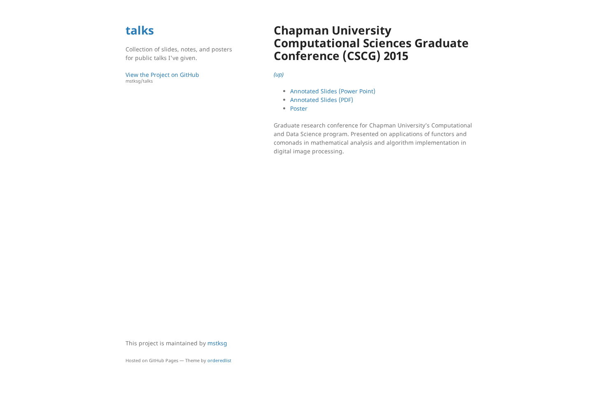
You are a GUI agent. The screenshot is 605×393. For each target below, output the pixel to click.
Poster (298, 108)
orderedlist (219, 360)
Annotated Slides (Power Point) (332, 91)
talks (140, 30)
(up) (279, 74)
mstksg (217, 343)
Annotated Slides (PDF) (321, 100)
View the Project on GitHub (162, 77)
